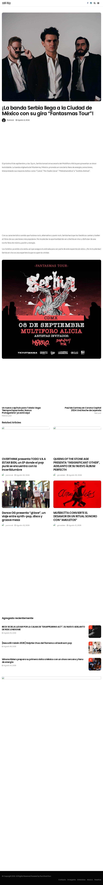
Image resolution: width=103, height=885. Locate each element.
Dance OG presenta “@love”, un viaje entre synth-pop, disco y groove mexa (23, 516)
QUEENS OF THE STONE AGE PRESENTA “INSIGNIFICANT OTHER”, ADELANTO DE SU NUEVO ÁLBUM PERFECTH (76, 464)
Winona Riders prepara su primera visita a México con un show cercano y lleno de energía (42, 661)
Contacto (62, 880)
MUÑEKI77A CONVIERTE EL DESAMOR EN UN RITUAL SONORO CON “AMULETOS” (75, 516)
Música (90, 880)
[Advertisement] (51, 147)
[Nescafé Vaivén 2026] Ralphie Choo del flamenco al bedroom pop (37, 643)
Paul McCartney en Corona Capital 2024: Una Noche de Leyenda (83, 410)
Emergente (71, 880)
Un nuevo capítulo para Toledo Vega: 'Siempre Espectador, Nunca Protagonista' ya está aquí (21, 412)
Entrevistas (81, 880)
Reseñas (97, 880)
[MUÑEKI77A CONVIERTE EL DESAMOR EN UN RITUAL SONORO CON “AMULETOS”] (77, 494)
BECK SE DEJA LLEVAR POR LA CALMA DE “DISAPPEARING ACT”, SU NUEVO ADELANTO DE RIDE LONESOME (43, 628)
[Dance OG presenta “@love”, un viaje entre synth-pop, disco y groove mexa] (26, 494)
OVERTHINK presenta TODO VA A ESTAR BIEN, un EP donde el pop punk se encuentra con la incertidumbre (24, 464)
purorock (10, 120)
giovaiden (61, 475)
